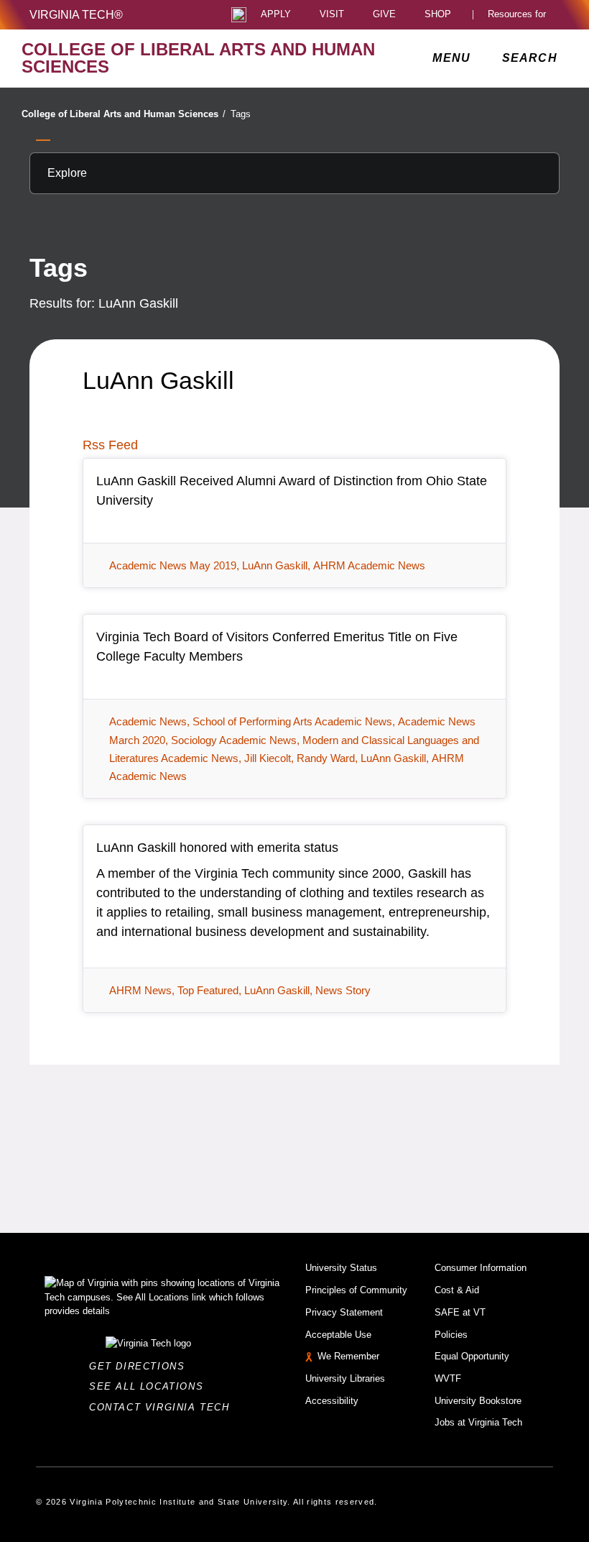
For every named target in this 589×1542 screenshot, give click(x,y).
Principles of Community (356, 1290)
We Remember (348, 1356)
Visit (332, 14)
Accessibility (331, 1400)
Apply (276, 14)
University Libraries (345, 1378)
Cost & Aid (457, 1290)
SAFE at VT (460, 1312)
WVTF (448, 1378)
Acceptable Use (338, 1334)
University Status (341, 1267)
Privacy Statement (344, 1312)
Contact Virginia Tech (163, 1407)
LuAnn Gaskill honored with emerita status (217, 847)
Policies (451, 1334)
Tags (241, 114)
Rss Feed (110, 445)
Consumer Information (481, 1267)
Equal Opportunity (472, 1356)
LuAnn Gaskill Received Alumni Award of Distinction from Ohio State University (291, 491)
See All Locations (150, 1386)
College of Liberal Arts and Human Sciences (124, 114)
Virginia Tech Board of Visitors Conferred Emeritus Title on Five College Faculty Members (277, 647)
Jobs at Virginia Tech (478, 1422)
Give (384, 14)
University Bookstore (478, 1400)
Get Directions (141, 1366)
